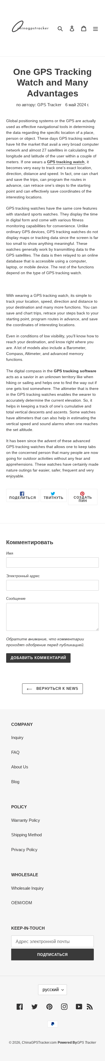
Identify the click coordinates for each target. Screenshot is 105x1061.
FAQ (15, 752)
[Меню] (95, 28)
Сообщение (15, 598)
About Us (19, 766)
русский (51, 989)
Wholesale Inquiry (27, 888)
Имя (9, 553)
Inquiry (17, 737)
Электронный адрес (23, 576)
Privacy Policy (24, 849)
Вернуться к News (57, 688)
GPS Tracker (86, 1043)
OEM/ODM (21, 902)
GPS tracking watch (66, 162)
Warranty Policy (25, 820)
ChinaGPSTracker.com (39, 1043)
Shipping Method (26, 834)
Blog (15, 781)
